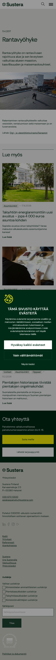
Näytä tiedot (28, 364)
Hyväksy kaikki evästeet (28, 345)
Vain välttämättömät (28, 355)
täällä (33, 334)
